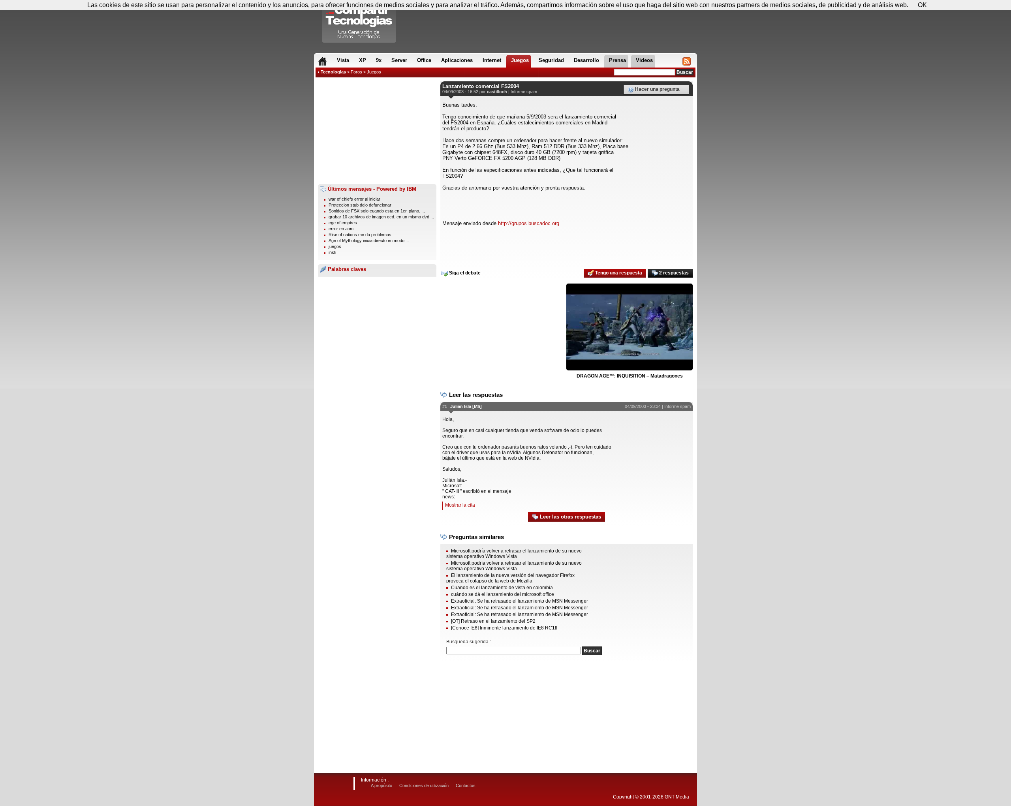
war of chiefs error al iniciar (354, 199)
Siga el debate (464, 273)
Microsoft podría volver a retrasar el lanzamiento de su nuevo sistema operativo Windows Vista (514, 553)
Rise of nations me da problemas (360, 234)
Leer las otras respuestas (569, 517)
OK (922, 5)
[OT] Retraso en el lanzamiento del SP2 (493, 621)
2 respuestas (673, 273)
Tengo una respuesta (618, 273)
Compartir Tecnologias (359, 23)
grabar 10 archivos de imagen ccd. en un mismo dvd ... (381, 216)
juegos (335, 246)
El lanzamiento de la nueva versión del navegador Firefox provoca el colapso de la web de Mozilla (510, 578)
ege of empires (343, 222)
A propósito (381, 785)
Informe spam (524, 91)
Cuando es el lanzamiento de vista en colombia (502, 587)
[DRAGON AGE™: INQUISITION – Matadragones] (629, 327)
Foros (356, 72)
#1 (444, 406)
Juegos (374, 72)
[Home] (322, 61)
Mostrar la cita (460, 505)
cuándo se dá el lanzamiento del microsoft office (502, 594)
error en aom (341, 228)
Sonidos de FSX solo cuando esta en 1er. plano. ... (377, 211)
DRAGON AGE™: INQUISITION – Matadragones (630, 376)
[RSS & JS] (686, 61)
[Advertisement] (377, 130)
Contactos (465, 785)
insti (332, 252)
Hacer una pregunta (657, 89)
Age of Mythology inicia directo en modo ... (369, 240)
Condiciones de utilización (424, 785)
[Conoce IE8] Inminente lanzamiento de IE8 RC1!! (504, 628)
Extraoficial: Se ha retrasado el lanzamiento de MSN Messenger (519, 601)
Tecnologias (333, 72)
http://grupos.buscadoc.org (528, 223)
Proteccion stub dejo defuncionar (360, 205)
